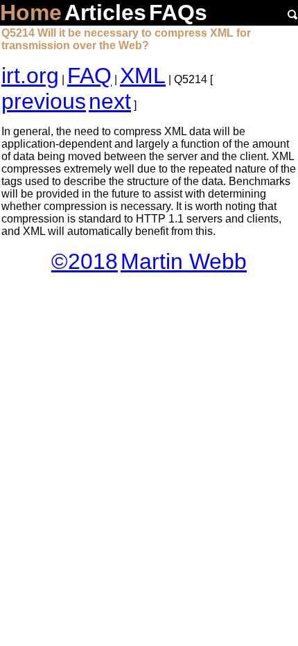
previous (43, 101)
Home (31, 12)
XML (143, 75)
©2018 (84, 261)
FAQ (89, 75)
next (110, 101)
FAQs (178, 12)
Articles (105, 12)
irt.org (30, 75)
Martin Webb (184, 261)
